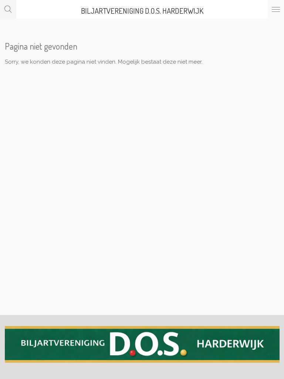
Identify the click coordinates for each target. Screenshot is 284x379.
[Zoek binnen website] (8, 9)
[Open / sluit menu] (276, 9)
